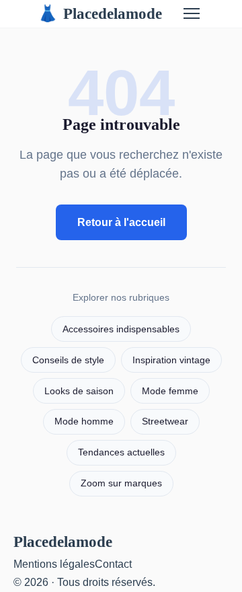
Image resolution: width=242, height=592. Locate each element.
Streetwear (165, 421)
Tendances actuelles (121, 452)
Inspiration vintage (171, 360)
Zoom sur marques (121, 483)
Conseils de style (68, 360)
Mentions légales (54, 564)
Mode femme (170, 391)
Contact (113, 564)
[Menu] (191, 13)
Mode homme (84, 421)
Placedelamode (100, 13)
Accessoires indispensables (121, 329)
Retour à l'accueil (121, 222)
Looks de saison (79, 391)
